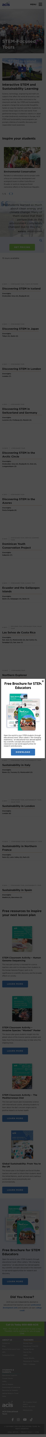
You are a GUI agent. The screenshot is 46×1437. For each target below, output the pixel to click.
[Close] (43, 681)
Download (23, 752)
